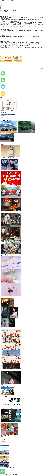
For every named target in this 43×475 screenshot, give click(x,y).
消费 (12, 0)
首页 (0, 0)
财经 (10, 0)
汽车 (13, 0)
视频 (9, 0)
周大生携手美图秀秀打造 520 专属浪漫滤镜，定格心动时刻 (6, 255)
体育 (3, 0)
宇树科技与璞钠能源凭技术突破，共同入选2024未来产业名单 (6, 110)
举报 (0, 63)
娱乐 (2, 0)
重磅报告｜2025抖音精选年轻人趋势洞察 (4, 386)
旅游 (5, 0)
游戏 (4, 0)
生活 (6, 0)
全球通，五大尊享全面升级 (4, 384)
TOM (0, 111)
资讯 (1, 0)
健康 (11, 0)
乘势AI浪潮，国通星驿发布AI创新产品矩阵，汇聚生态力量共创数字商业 (7, 157)
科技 (14, 0)
